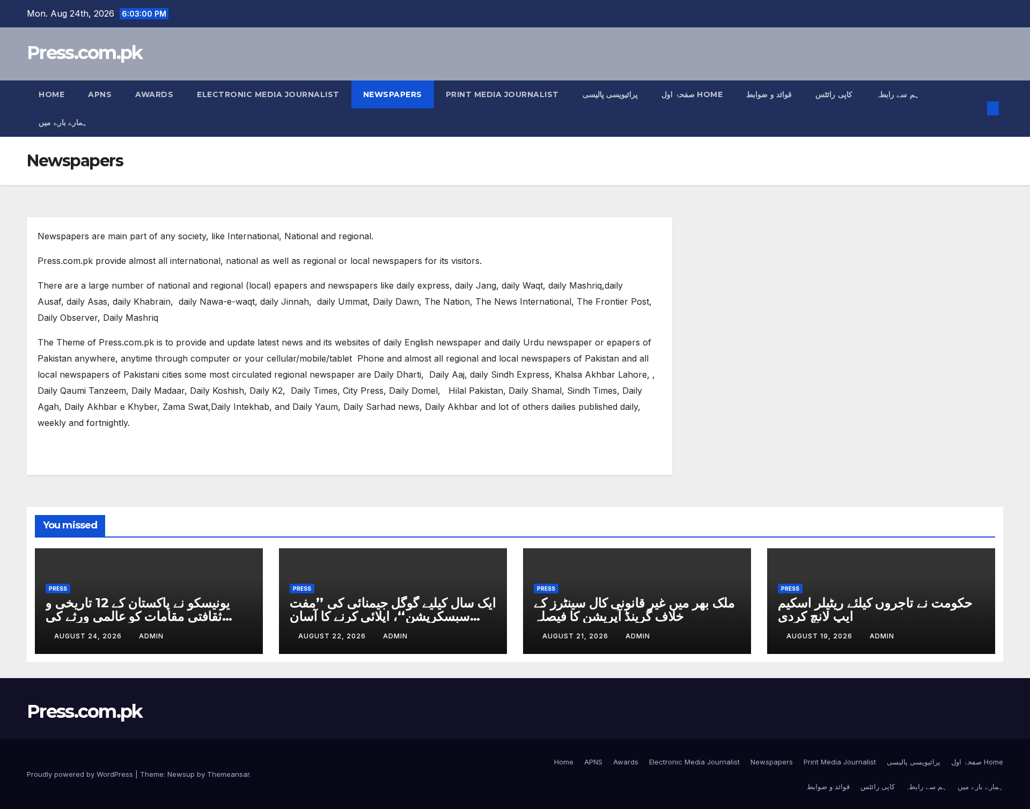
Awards (154, 94)
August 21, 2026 (576, 636)
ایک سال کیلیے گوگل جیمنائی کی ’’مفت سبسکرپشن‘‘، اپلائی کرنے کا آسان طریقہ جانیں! (393, 616)
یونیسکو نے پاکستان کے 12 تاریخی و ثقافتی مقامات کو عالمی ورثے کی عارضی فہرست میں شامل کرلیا (138, 616)
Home (51, 94)
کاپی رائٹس (833, 94)
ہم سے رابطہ (897, 94)
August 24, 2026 (89, 636)
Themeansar (228, 774)
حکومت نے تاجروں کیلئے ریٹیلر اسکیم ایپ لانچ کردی (875, 609)
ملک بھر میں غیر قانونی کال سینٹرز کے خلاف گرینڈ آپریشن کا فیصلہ (634, 609)
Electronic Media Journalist (268, 94)
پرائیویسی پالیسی (610, 94)
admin (151, 636)
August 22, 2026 (333, 636)
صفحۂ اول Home (692, 94)
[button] (975, 108)
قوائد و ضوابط (769, 94)
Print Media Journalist (502, 94)
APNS (100, 94)
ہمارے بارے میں (63, 122)
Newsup (181, 774)
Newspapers (392, 94)
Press (58, 588)
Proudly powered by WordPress (81, 774)
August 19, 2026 (820, 636)
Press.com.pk (85, 52)
